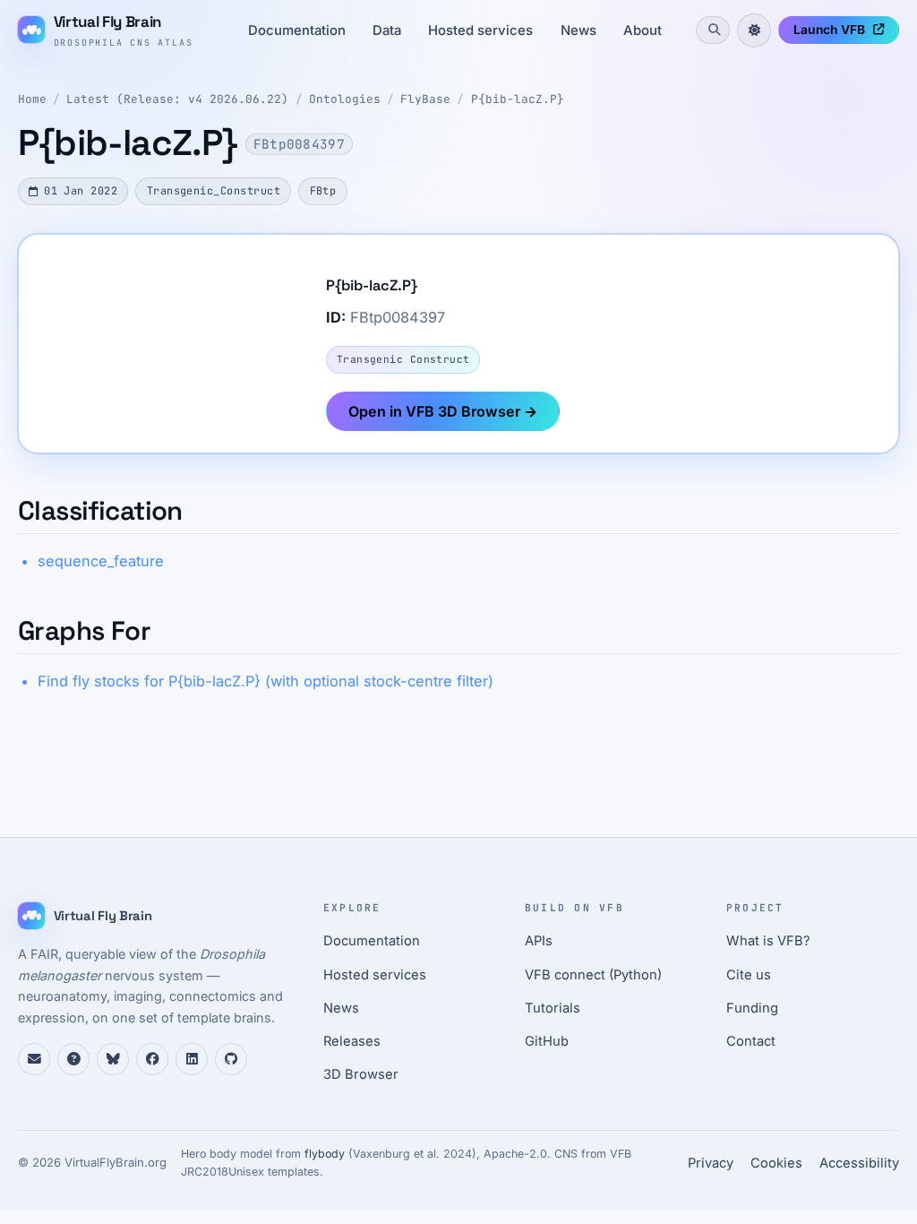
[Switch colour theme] (754, 30)
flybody (324, 1153)
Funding (752, 1008)
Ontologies (345, 99)
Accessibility (859, 1163)
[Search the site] (713, 29)
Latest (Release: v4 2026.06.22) (177, 99)
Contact (751, 1041)
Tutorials (552, 1008)
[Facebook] (152, 1059)
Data (387, 30)
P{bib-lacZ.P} (517, 99)
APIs (539, 941)
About (642, 30)
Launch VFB (829, 29)
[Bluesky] (113, 1059)
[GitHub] (231, 1059)
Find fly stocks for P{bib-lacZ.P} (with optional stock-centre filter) (265, 681)
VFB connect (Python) (593, 975)
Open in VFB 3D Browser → (442, 411)
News (578, 30)
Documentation (297, 30)
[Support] (34, 1059)
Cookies (776, 1163)
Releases (352, 1041)
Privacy (710, 1163)
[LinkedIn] (192, 1059)
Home (32, 99)
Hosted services (480, 30)
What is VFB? (768, 941)
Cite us (748, 975)
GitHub (547, 1041)
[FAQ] (73, 1059)
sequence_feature (101, 561)
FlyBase (425, 99)
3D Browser (361, 1074)
